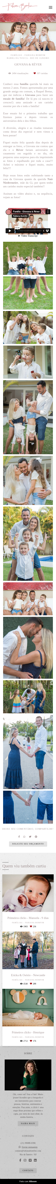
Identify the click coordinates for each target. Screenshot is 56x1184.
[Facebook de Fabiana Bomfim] (20, 1160)
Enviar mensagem (29, 1147)
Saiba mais (28, 1124)
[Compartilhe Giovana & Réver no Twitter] (30, 837)
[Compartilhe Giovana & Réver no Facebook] (19, 837)
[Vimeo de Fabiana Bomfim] (30, 1160)
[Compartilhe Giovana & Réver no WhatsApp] (24, 837)
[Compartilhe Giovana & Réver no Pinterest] (36, 837)
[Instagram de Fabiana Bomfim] (25, 1160)
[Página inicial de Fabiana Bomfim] (19, 6)
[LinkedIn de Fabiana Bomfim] (35, 1160)
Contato (28, 1171)
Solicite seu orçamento (28, 844)
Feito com (28, 1181)
